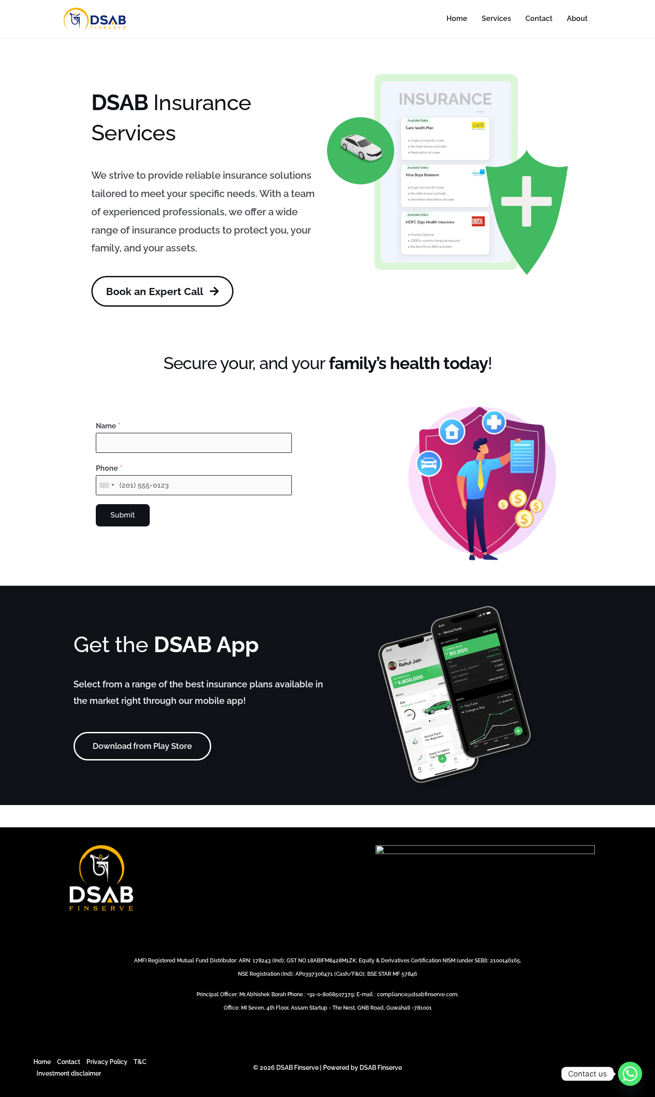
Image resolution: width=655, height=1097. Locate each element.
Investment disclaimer (69, 1073)
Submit (123, 515)
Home (456, 18)
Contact (539, 18)
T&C (140, 1061)
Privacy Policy (106, 1061)
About (577, 18)
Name (108, 426)
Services (496, 18)
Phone (109, 468)
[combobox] (106, 485)
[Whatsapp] (630, 1074)
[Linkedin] (618, 1068)
